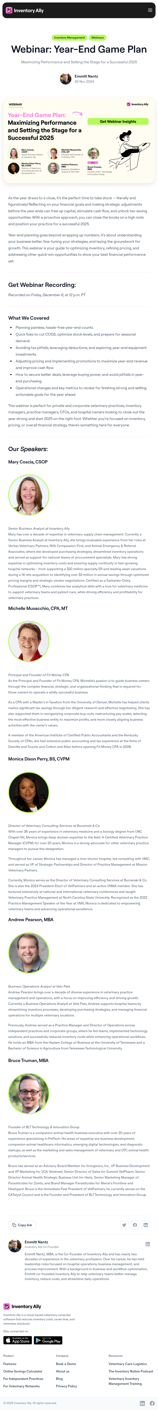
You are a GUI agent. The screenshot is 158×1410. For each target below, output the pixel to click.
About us (62, 1371)
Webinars (97, 37)
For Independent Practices (23, 1379)
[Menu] (150, 10)
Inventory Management (69, 37)
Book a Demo (66, 1364)
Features (9, 1364)
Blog (59, 1379)
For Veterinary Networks (21, 1386)
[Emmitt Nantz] (14, 1245)
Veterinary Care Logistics (128, 1364)
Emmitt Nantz (36, 1242)
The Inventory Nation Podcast (131, 1371)
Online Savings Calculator (22, 1371)
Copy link (25, 1225)
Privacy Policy (66, 1386)
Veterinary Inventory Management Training (125, 1381)
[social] (142, 1403)
